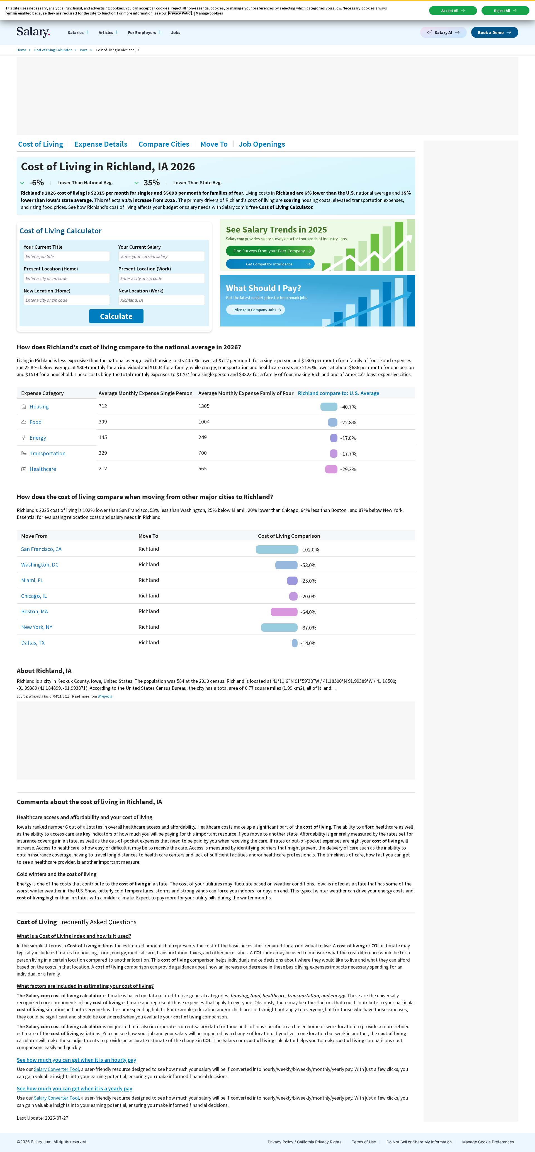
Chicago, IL (34, 595)
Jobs (175, 32)
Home (21, 50)
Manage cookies (209, 13)
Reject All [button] (502, 10)
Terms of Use (364, 1141)
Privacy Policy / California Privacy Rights (304, 1141)
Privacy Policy (180, 13)
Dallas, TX (33, 642)
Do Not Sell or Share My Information (419, 1141)
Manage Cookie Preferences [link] (488, 1141)
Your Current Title (43, 247)
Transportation (47, 453)
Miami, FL (32, 580)
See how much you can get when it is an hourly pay (76, 1059)
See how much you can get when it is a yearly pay (74, 1088)
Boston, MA (34, 611)
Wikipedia (105, 696)
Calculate (116, 316)
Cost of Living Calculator (53, 50)
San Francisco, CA (41, 548)
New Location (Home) (47, 291)
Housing (39, 406)
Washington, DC (40, 564)
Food (36, 421)
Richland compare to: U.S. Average (338, 392)
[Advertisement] (267, 96)
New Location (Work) (141, 291)
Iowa (83, 50)
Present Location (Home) (51, 269)
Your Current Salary (139, 247)
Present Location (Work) (144, 269)
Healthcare (43, 468)
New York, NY (36, 626)
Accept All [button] (449, 10)
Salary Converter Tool (56, 1069)
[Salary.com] (33, 32)
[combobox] (67, 256)
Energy (38, 437)
